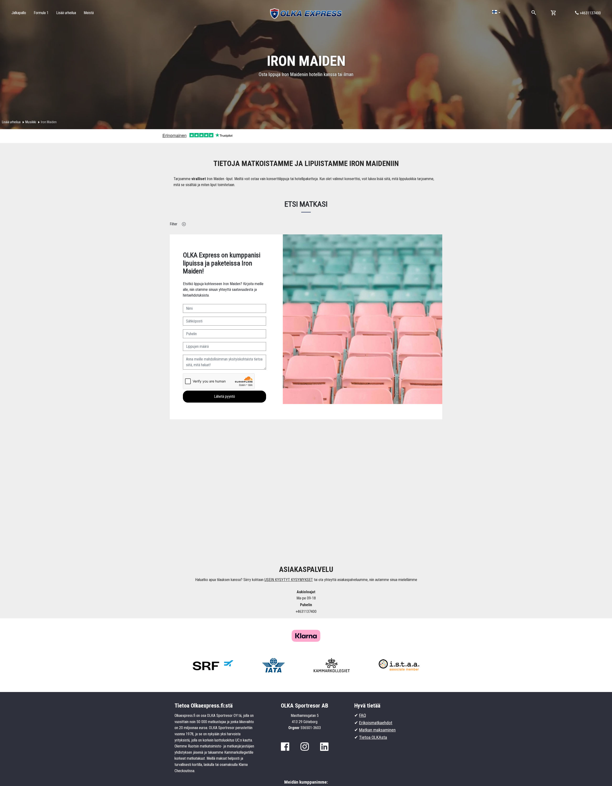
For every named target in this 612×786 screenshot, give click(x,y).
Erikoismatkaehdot (375, 722)
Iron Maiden (49, 122)
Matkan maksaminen (377, 730)
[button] (496, 12)
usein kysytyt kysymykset (288, 579)
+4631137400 (590, 13)
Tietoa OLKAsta (373, 737)
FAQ (362, 715)
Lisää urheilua (11, 122)
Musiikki (30, 122)
